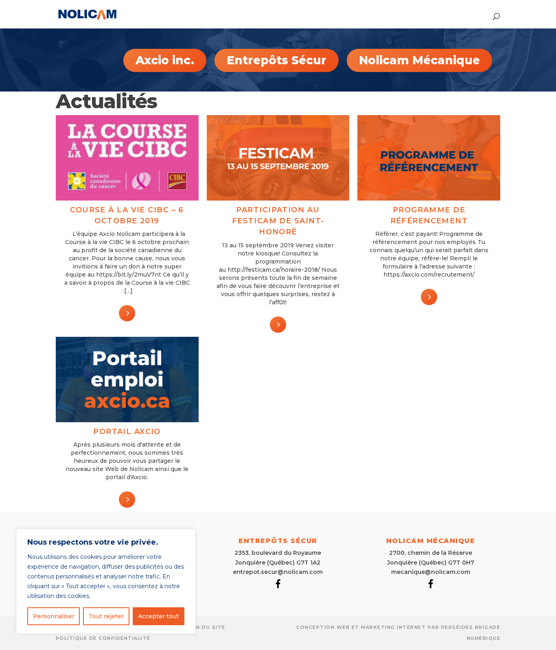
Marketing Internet (393, 627)
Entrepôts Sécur (276, 60)
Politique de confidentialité (103, 638)
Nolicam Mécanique (419, 60)
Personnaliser (53, 616)
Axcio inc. (165, 60)
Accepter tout (158, 616)
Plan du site (205, 627)
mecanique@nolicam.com (430, 572)
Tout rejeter (106, 616)
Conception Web (323, 627)
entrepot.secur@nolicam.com (278, 572)
